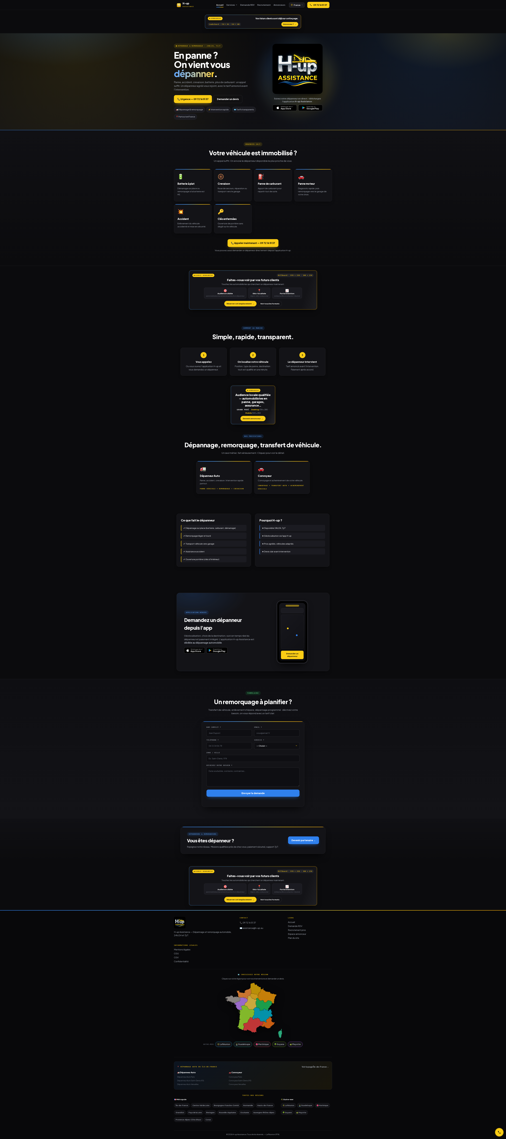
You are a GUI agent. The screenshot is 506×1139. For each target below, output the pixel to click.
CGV (176, 957)
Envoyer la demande (253, 793)
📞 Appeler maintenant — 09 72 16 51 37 (253, 243)
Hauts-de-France (265, 1105)
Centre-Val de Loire (201, 1105)
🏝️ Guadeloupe (243, 1044)
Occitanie (244, 1112)
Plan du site (293, 938)
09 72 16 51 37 (320, 5)
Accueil (219, 5)
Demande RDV (247, 5)
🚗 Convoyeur (235, 1072)
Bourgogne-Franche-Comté (226, 1105)
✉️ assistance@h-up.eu (251, 928)
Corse (208, 1120)
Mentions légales (182, 949)
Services (230, 5)
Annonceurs (279, 5)
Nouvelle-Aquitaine (227, 1112)
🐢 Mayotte (295, 1044)
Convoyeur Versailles (237, 1084)
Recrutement (264, 5)
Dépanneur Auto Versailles (188, 1084)
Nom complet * (213, 727)
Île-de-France (182, 1105)
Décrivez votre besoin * (219, 765)
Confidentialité (181, 961)
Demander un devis (228, 99)
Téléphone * (212, 740)
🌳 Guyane (279, 1044)
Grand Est (180, 1112)
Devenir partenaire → (303, 840)
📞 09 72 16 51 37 (248, 922)
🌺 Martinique (262, 1044)
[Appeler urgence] (499, 1132)
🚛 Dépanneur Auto (186, 1072)
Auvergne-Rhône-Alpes (263, 1112)
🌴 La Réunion (223, 1044)
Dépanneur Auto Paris (186, 1077)
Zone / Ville (213, 753)
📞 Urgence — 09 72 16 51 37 (192, 99)
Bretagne (210, 1112)
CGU (176, 953)
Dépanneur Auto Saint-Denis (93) (190, 1081)
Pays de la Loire (195, 1112)
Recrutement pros (297, 930)
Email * (258, 727)
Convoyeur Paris (235, 1077)
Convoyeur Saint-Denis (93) (240, 1081)
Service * (259, 740)
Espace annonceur (297, 934)
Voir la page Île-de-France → (315, 1067)
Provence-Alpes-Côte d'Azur (188, 1120)
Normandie (248, 1105)
